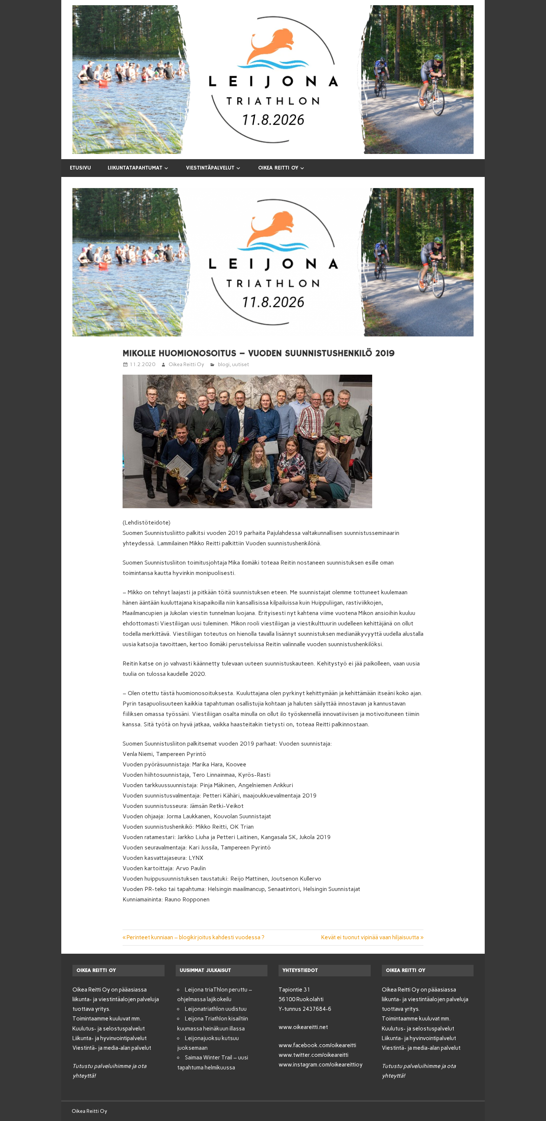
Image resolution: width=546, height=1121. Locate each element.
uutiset (240, 364)
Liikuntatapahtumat (135, 167)
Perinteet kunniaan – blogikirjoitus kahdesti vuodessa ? (195, 937)
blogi (224, 364)
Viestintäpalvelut (210, 167)
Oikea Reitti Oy (278, 167)
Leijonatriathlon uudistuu (216, 1009)
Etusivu (80, 167)
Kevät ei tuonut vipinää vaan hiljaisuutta (370, 937)
